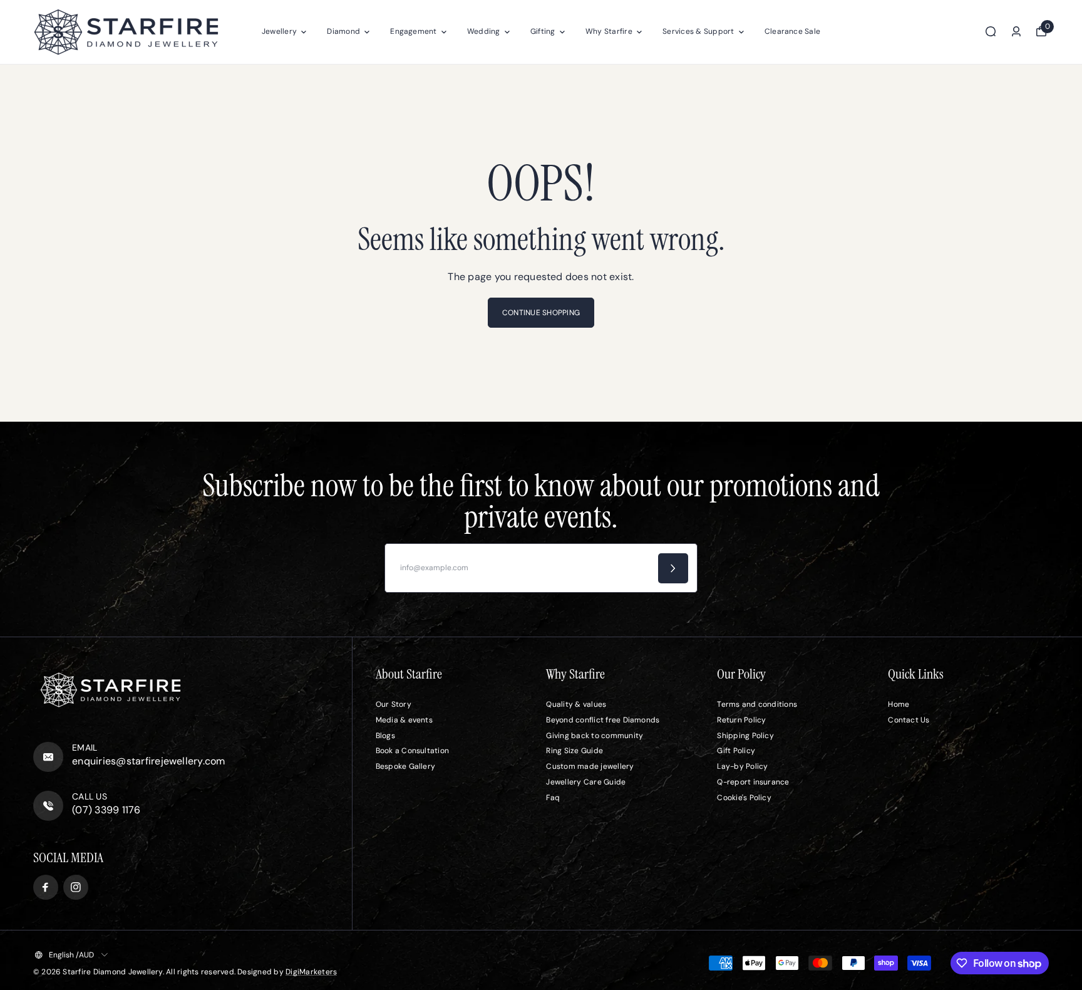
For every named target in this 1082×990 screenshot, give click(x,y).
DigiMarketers (311, 972)
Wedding (483, 31)
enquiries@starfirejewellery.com (148, 761)
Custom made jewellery (590, 766)
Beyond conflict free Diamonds (602, 720)
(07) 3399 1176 (106, 809)
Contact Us (908, 720)
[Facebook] (45, 887)
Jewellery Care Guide (586, 782)
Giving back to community (594, 736)
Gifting (542, 31)
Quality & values (576, 704)
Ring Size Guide (574, 751)
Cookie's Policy (744, 798)
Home (898, 704)
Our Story (393, 704)
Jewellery (279, 31)
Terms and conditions (757, 704)
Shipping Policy (745, 736)
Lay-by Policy (742, 766)
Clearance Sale (792, 31)
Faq (553, 798)
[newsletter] (673, 568)
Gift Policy (736, 751)
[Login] (1016, 31)
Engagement (413, 31)
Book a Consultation (413, 751)
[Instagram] (75, 887)
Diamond (343, 31)
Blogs (385, 736)
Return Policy (741, 720)
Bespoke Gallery (406, 766)
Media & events (404, 720)
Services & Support (698, 31)
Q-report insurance (753, 782)
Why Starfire (608, 31)
